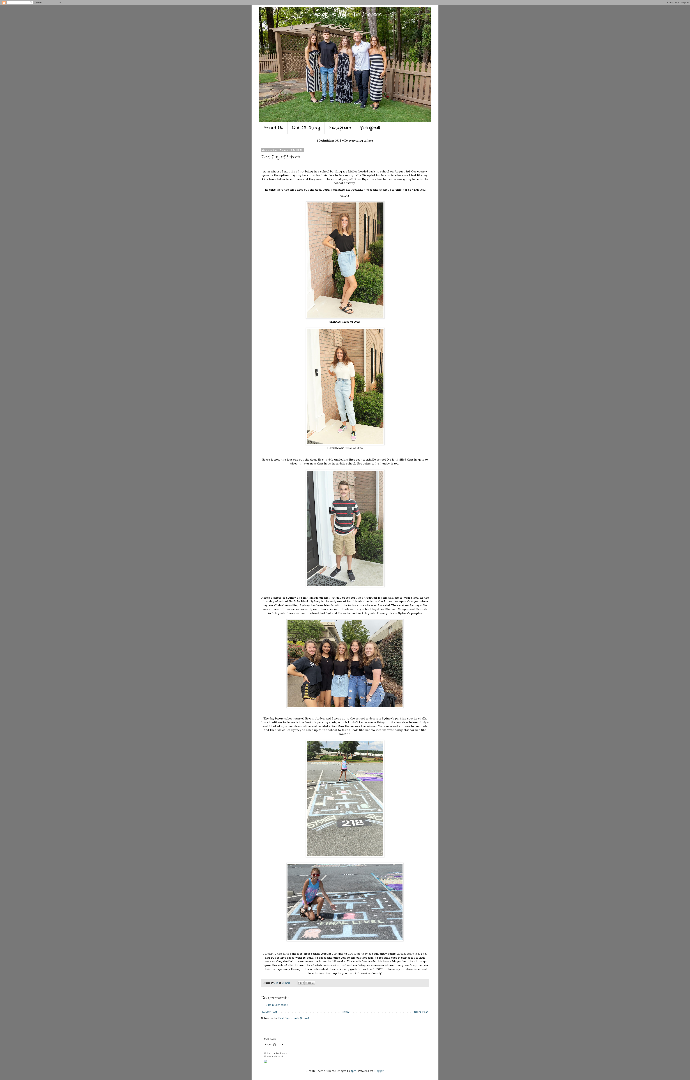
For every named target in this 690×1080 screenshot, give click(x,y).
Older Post (421, 1012)
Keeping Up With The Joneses (345, 14)
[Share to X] (306, 983)
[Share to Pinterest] (313, 983)
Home (346, 1012)
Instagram (340, 128)
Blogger (379, 1071)
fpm (353, 1071)
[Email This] (299, 983)
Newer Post (269, 1012)
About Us (273, 128)
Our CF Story (306, 128)
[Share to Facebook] (309, 983)
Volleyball (370, 128)
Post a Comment (277, 1005)
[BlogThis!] (303, 983)
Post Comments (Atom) (293, 1018)
